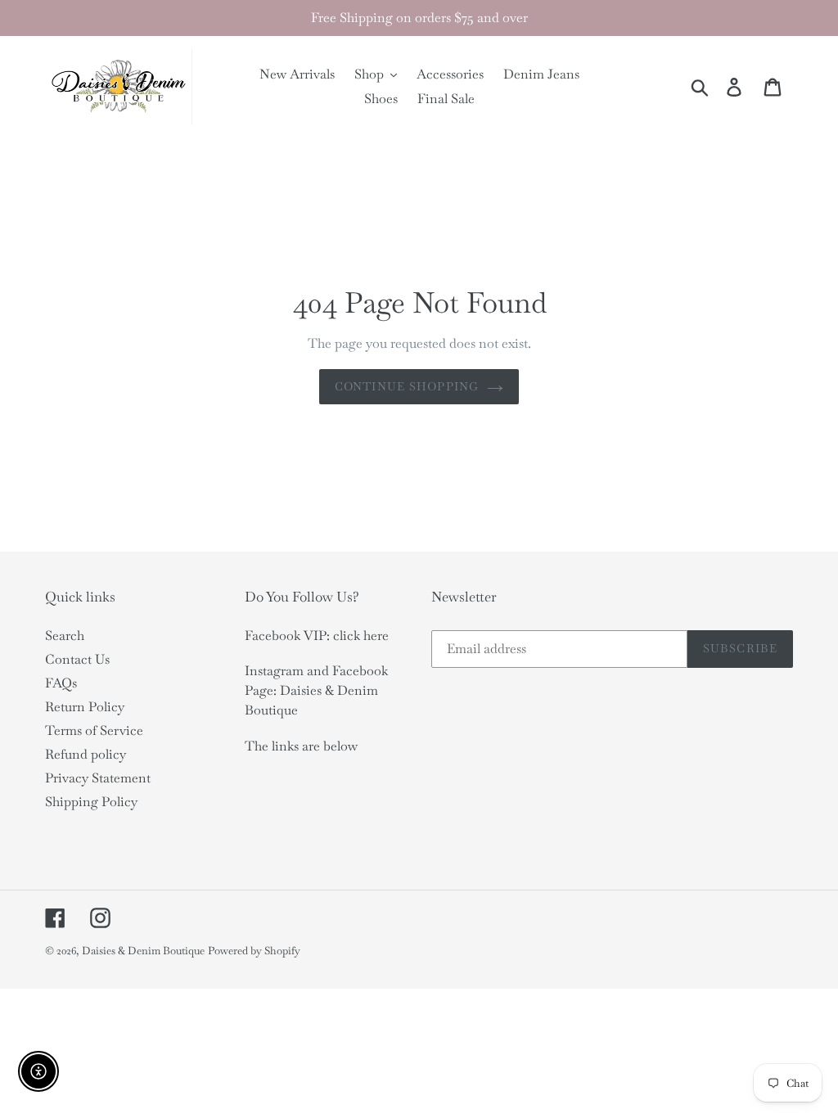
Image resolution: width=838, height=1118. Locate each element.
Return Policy (84, 706)
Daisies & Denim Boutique (143, 951)
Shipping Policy (91, 801)
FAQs (61, 683)
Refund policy (85, 754)
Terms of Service (94, 730)
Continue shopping (407, 386)
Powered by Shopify (254, 951)
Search (64, 635)
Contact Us (77, 659)
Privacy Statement (98, 778)
